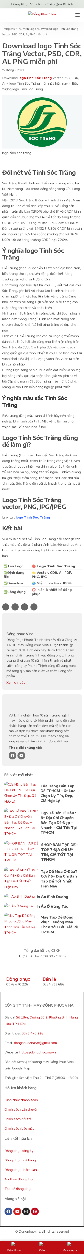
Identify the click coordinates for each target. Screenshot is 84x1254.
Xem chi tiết (15, 682)
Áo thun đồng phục (19, 1179)
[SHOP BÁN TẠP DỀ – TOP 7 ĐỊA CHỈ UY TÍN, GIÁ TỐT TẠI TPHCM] (21, 853)
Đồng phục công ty (19, 1151)
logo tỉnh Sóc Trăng (36, 78)
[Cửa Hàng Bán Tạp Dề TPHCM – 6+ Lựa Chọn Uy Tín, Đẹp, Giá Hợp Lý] (21, 794)
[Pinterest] (35, 1211)
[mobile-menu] (76, 15)
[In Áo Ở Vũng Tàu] (19, 907)
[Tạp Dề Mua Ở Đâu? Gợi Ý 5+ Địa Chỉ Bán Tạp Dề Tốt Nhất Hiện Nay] (21, 879)
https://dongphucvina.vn (37, 1052)
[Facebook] (12, 755)
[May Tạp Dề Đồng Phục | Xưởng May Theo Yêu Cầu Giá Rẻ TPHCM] (21, 925)
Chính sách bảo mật (19, 1128)
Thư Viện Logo (26, 28)
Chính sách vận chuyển (21, 1109)
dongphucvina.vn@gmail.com (35, 1043)
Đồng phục (18, 979)
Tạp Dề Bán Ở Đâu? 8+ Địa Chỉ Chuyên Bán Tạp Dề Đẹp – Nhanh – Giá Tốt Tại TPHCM (58, 823)
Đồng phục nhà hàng (20, 1160)
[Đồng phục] (11, 969)
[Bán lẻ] (48, 969)
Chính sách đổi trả (18, 1119)
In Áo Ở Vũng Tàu (52, 906)
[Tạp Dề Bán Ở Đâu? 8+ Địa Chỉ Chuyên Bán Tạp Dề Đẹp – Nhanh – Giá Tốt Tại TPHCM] (21, 823)
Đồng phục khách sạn (21, 1170)
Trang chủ (8, 28)
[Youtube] (21, 755)
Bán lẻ (49, 979)
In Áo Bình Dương (52, 897)
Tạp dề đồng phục (18, 1189)
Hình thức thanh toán (21, 1100)
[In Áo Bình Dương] (19, 897)
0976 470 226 (32, 1033)
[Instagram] (26, 1211)
